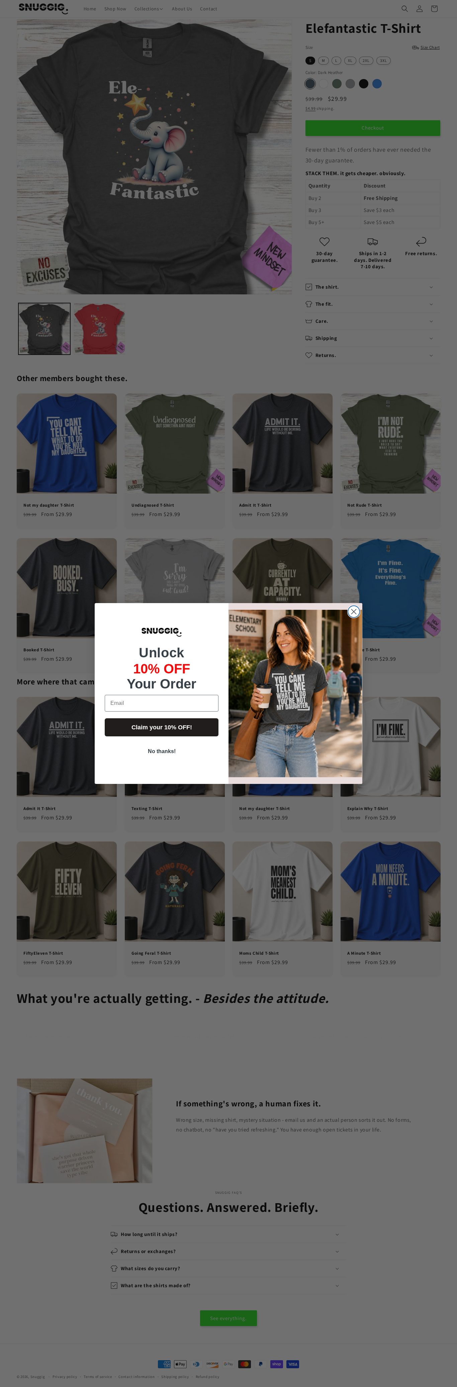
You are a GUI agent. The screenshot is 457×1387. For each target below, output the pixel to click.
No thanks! (162, 751)
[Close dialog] (354, 611)
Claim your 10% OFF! (161, 727)
